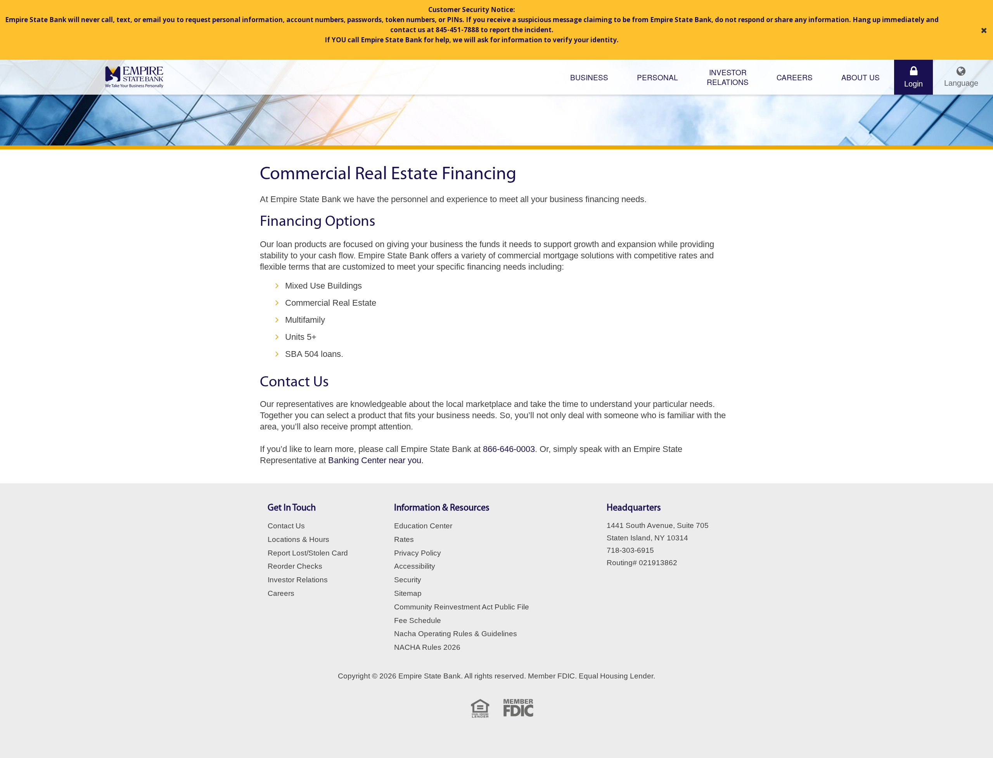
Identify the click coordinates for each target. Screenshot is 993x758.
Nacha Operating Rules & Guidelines (455, 634)
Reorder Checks (295, 566)
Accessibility (414, 566)
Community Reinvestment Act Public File (461, 607)
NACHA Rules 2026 (427, 647)
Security (407, 580)
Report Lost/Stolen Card (308, 553)
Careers (795, 77)
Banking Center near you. (376, 460)
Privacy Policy (417, 553)
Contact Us (286, 526)
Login (913, 84)
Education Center (423, 526)
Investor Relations (298, 580)
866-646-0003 (509, 449)
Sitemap (408, 593)
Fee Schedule (417, 620)
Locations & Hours (298, 539)
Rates (404, 539)
